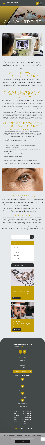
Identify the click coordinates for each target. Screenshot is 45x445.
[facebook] (20, 352)
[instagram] (24, 352)
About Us (16, 247)
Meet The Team (17, 253)
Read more (15, 298)
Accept (22, 441)
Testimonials (16, 255)
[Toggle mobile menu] (4, 3)
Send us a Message (22, 403)
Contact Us (16, 258)
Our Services (16, 250)
